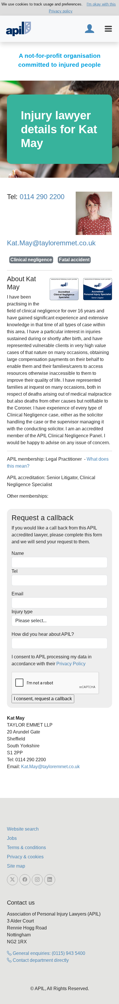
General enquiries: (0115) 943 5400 (48, 953)
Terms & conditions (26, 847)
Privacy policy (60, 11)
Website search (23, 829)
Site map (16, 866)
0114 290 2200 (42, 197)
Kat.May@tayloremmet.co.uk (51, 243)
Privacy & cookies (25, 856)
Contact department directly (40, 960)
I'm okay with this (101, 4)
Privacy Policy (70, 663)
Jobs (12, 838)
